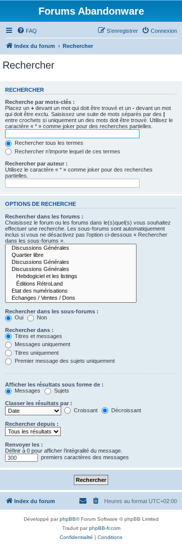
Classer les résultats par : (38, 403)
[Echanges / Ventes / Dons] (70, 298)
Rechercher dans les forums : (44, 216)
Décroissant (125, 410)
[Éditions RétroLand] (70, 284)
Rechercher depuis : (32, 424)
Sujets (61, 391)
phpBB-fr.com (104, 528)
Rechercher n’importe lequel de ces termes (66, 151)
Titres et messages (37, 336)
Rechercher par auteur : (36, 163)
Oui (18, 317)
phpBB (68, 519)
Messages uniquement (41, 344)
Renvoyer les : (24, 445)
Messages (26, 391)
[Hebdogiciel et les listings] (70, 276)
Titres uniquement (36, 353)
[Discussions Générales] (70, 248)
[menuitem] (27, 31)
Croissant (85, 410)
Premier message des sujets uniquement (64, 361)
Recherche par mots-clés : (40, 102)
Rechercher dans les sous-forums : (52, 311)
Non (41, 317)
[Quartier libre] (70, 255)
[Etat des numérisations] (70, 291)
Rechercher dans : (29, 330)
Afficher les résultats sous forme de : (54, 384)
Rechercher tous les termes (48, 143)
